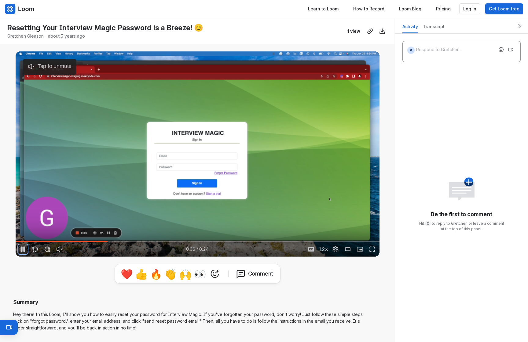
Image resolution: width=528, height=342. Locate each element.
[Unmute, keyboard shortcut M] (59, 249)
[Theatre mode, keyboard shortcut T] (348, 249)
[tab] (410, 28)
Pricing (443, 8)
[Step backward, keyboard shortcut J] (35, 249)
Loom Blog (410, 8)
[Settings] (335, 249)
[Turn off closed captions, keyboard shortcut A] (311, 249)
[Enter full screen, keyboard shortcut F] (372, 249)
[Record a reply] (511, 49)
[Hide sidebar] (519, 25)
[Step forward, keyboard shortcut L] (47, 249)
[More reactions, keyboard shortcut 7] (215, 274)
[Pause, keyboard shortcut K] (23, 249)
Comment (260, 273)
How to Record (368, 8)
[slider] (198, 241)
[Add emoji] (501, 49)
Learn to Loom (323, 8)
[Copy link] (370, 31)
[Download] (382, 31)
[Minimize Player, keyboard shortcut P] (360, 249)
